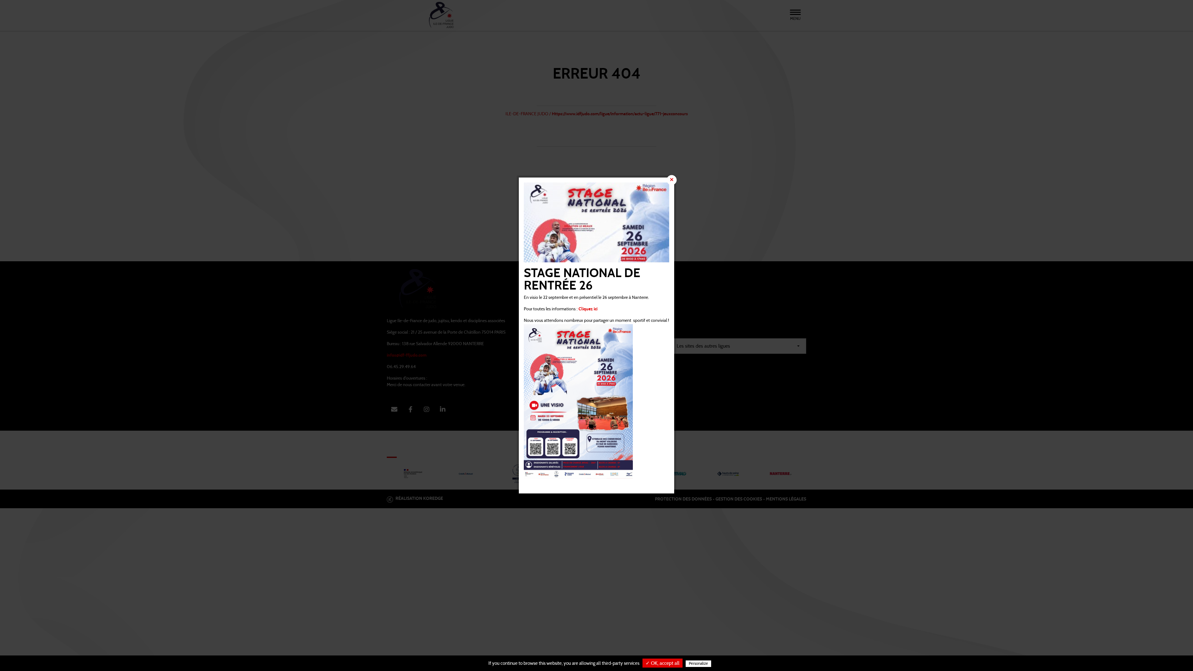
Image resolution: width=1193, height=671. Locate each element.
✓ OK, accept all (662, 663)
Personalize (698, 664)
